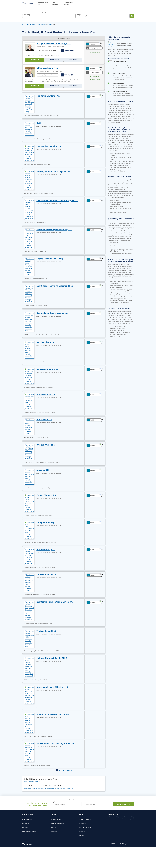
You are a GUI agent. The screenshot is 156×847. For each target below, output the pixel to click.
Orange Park (70, 788)
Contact (35, 60)
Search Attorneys (123, 804)
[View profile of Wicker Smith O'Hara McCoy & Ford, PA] (29, 752)
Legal (81, 814)
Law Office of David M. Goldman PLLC (54, 285)
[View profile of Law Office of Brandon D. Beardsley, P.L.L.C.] (29, 209)
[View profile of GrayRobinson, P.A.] (29, 556)
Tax (36, 781)
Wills (38, 781)
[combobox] (49, 16)
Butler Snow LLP (44, 419)
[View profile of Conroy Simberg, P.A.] (29, 503)
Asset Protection (42, 24)
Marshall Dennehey (45, 342)
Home (23, 24)
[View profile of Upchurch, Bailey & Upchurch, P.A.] (29, 723)
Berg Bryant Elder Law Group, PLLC (54, 43)
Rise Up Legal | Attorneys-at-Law (52, 313)
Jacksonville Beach (60, 788)
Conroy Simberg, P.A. (46, 495)
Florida (49, 24)
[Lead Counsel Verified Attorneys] (111, 44)
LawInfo (53, 814)
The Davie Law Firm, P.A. (48, 95)
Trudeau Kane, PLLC (46, 631)
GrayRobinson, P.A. (45, 549)
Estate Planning (29, 781)
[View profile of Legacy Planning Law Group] (29, 266)
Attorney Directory (31, 24)
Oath (38, 123)
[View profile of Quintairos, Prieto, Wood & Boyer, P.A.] (29, 611)
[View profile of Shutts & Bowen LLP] (29, 582)
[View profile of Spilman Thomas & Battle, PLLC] (29, 667)
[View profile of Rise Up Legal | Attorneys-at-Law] (29, 322)
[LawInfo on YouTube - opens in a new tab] (124, 818)
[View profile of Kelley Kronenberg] (29, 530)
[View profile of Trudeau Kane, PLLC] (29, 639)
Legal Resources (55, 3)
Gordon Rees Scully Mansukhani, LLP (54, 229)
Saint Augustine (37, 788)
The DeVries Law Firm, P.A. (49, 146)
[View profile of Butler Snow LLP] (29, 426)
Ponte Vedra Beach (48, 788)
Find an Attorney (27, 814)
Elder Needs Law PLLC (47, 68)
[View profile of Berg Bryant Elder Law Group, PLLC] (30, 47)
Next (69, 770)
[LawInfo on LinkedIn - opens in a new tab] (132, 818)
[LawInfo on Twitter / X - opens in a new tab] (117, 818)
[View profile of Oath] (29, 129)
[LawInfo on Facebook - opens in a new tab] (109, 818)
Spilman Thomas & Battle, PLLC (51, 658)
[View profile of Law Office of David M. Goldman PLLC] (29, 294)
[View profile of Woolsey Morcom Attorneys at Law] (29, 180)
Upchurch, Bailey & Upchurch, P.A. (52, 714)
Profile (73, 60)
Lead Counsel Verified (68, 3)
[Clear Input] (74, 16)
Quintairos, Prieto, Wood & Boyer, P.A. (54, 601)
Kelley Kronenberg (45, 522)
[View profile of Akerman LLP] (29, 477)
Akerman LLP (43, 470)
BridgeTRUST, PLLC (45, 444)
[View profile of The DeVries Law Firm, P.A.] (29, 153)
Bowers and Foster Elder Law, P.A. (52, 687)
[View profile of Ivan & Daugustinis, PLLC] (29, 376)
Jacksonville (27, 788)
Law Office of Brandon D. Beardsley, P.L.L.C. (57, 200)
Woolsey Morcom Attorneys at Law (53, 171)
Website (54, 60)
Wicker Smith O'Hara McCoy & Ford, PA (55, 743)
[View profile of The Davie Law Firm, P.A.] (29, 104)
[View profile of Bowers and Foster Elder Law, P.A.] (29, 695)
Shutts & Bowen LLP (46, 574)
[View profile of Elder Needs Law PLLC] (30, 72)
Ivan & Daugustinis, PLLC (48, 369)
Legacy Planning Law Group (50, 258)
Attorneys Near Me (44, 3)
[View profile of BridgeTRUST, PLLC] (29, 452)
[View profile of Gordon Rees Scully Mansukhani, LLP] (29, 238)
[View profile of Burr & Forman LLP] (29, 401)
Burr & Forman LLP (45, 394)
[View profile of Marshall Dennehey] (29, 350)
